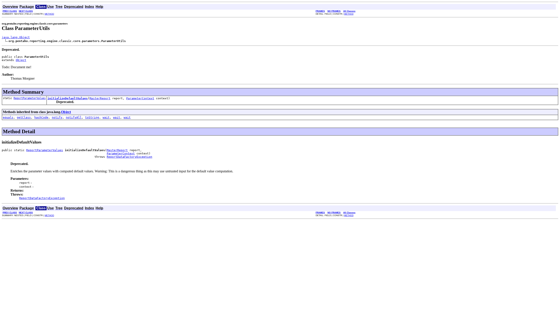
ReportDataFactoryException (129, 156)
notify (57, 117)
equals (8, 117)
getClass (24, 117)
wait (106, 117)
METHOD (49, 14)
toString (92, 117)
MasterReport (99, 98)
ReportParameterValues (30, 98)
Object (21, 60)
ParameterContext (140, 98)
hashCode (41, 117)
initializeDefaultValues (67, 98)
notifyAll (74, 117)
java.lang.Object (16, 37)
